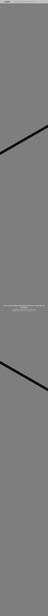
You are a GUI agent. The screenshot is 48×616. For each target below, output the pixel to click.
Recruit (25, 1)
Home (16, 1)
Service (19, 1)
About (22, 1)
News (32, 1)
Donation (29, 1)
